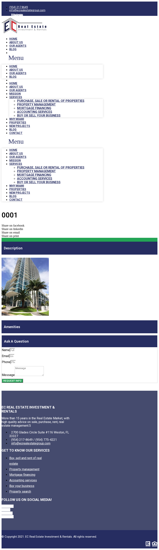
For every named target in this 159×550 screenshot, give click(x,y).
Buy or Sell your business (38, 115)
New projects (19, 126)
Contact (15, 133)
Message (8, 375)
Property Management (36, 104)
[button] (52, 57)
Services (15, 97)
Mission (15, 93)
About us (16, 42)
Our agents (17, 45)
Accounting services (34, 112)
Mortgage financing (34, 108)
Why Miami (16, 119)
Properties (17, 122)
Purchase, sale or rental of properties (50, 101)
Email (5, 356)
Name (6, 350)
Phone (6, 362)
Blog (12, 49)
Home (13, 38)
